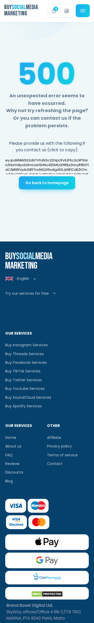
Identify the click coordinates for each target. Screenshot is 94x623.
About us (13, 446)
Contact (54, 463)
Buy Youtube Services (25, 388)
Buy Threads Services (24, 353)
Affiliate (54, 437)
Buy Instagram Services (26, 345)
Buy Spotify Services (23, 406)
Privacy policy (59, 446)
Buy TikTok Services (22, 371)
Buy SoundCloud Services (28, 397)
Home (10, 437)
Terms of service (62, 455)
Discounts (14, 472)
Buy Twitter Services (23, 380)
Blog (9, 481)
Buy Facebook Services (26, 362)
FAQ (9, 455)
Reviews (12, 463)
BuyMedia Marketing (6, 10)
